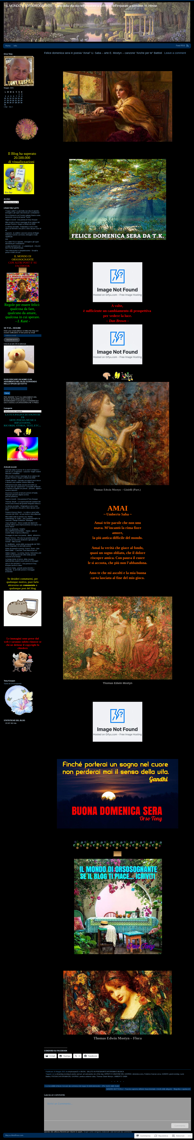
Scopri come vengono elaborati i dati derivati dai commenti (107, 1132)
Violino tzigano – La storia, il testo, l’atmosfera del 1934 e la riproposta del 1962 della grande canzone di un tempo (23, 554)
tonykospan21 (73, 1071)
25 (8, 102)
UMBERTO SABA (120, 1076)
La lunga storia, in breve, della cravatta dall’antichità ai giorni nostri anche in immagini (21, 560)
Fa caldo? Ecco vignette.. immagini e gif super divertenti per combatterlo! (22, 242)
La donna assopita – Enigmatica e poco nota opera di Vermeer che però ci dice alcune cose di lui (22, 508)
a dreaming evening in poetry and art (68, 1074)
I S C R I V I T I (11, 340)
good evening (174, 1074)
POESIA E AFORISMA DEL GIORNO (65, 1076)
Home (7, 46)
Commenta (179, 1125)
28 (16, 102)
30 (21, 102)
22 (19, 100)
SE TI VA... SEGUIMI (12, 328)
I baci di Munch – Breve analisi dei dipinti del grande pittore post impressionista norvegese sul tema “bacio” (23, 524)
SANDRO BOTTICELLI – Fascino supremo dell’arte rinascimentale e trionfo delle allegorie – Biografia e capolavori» (148, 1089)
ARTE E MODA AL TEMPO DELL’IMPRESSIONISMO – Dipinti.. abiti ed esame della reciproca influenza (21, 531)
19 (10, 100)
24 (5, 102)
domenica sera (137, 1074)
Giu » (11, 107)
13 (13, 98)
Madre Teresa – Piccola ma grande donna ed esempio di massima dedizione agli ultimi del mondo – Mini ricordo (21, 539)
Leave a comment (175, 52)
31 (5, 105)
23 (21, 100)
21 (16, 100)
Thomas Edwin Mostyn (104, 1076)
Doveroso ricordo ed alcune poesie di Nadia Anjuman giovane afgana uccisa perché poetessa (21, 494)
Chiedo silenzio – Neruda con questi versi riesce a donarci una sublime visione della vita (23, 481)
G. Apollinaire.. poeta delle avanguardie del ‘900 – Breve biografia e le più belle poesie (23, 545)
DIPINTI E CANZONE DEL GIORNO (118, 1074)
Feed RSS (180, 45)
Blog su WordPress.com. (14, 1135)
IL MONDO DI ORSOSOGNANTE (29, 6)
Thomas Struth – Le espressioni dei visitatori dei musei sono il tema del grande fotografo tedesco (22, 502)
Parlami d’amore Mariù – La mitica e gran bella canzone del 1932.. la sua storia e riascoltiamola (22, 513)
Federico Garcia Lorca (152, 1074)
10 (5, 98)
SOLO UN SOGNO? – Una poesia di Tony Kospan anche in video (21, 564)
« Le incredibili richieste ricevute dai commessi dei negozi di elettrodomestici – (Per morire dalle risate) (82, 1086)
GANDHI (165, 1074)
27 (13, 102)
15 (19, 98)
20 (13, 100)
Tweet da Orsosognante (13, 683)
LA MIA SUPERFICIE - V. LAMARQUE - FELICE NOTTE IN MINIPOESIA (22, 247)
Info (15, 46)
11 (8, 98)
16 (21, 98)
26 (10, 102)
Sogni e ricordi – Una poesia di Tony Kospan (21, 499)
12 (10, 98)
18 (8, 100)
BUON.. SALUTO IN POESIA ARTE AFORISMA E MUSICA (102, 1071)
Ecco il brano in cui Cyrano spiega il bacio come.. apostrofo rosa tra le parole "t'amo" (23, 216)
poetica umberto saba (87, 1076)
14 (16, 98)
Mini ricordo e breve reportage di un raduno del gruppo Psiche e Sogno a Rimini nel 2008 (22, 223)
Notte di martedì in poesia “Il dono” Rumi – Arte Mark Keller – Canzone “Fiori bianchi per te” (22, 549)
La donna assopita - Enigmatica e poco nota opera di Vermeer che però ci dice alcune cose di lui (23, 228)
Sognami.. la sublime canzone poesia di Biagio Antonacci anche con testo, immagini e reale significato (22, 234)
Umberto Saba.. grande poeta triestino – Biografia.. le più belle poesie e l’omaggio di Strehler (20, 570)
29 (19, 102)
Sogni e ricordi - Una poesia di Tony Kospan (21, 220)
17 (5, 100)
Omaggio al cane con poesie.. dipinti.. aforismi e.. (23, 535)
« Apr (6, 107)
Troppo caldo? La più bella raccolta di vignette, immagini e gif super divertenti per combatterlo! (22, 212)
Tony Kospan (9, 681)
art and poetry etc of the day (93, 1074)
